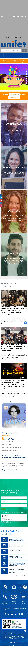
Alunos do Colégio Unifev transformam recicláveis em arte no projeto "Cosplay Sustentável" (13, 347)
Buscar (24, 50)
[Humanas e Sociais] (14, 519)
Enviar (3, 509)
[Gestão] (14, 518)
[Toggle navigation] (6, 55)
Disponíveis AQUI (14, 94)
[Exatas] (14, 517)
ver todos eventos (20, 575)
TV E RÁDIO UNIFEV (18, 37)
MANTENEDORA (20, 36)
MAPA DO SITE (14, 642)
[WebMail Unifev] (22, 614)
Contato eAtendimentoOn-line (4, 603)
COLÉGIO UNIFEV (9, 37)
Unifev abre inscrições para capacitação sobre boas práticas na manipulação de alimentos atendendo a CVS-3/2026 (13, 384)
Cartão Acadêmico (14, 97)
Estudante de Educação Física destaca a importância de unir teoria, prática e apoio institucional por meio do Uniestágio (14, 311)
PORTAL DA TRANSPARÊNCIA (10, 36)
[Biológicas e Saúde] (14, 515)
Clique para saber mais (9, 470)
